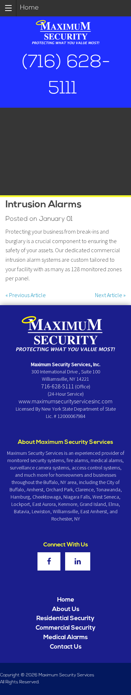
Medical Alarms (65, 637)
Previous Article (25, 295)
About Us (65, 609)
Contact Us (66, 647)
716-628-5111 (57, 386)
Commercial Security (66, 628)
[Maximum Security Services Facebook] (50, 561)
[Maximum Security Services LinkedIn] (79, 561)
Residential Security (65, 618)
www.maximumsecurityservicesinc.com (65, 401)
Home (29, 8)
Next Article (110, 295)
